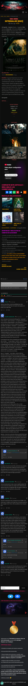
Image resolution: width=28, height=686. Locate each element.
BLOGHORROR (5, 228)
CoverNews (20, 682)
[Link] (15, 288)
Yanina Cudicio (14, 542)
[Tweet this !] (10, 192)
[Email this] (21, 192)
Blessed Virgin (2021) (21, 268)
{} (16, 287)
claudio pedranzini (15, 452)
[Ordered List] (8, 288)
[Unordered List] (10, 288)
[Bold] (2, 288)
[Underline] (5, 288)
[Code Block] (13, 288)
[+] (18, 287)
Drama (11, 18)
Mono (17, 23)
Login (25, 279)
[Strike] (7, 288)
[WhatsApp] (14, 192)
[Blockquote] (12, 288)
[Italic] (3, 288)
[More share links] (24, 192)
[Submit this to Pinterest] (17, 192)
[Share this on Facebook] (7, 192)
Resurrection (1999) (6, 265)
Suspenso (16, 18)
